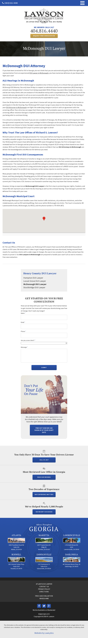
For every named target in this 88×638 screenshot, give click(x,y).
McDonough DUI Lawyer (34, 284)
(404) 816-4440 (11, 3)
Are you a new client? (28, 340)
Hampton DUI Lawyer (33, 277)
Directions (44, 592)
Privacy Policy (44, 589)
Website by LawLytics (44, 633)
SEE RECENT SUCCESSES (44, 512)
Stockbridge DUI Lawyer (34, 287)
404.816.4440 (44, 31)
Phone (23, 331)
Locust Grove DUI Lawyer (34, 281)
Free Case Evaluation (44, 596)
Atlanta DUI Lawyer (44, 584)
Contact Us (44, 586)
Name (23, 313)
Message (24, 347)
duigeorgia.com (44, 614)
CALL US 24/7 (44, 460)
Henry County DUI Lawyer (39, 273)
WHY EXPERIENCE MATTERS (44, 494)
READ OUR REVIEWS (44, 477)
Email (23, 322)
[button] (44, 219)
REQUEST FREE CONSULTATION (44, 36)
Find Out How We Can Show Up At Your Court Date (44, 430)
